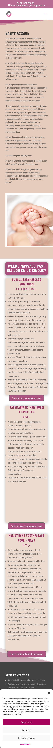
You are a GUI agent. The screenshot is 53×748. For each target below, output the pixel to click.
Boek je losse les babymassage (26, 526)
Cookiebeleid (25, 744)
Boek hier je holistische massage (26, 653)
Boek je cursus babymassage (26, 398)
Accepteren (26, 722)
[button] (48, 693)
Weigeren (26, 730)
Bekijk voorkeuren (26, 738)
